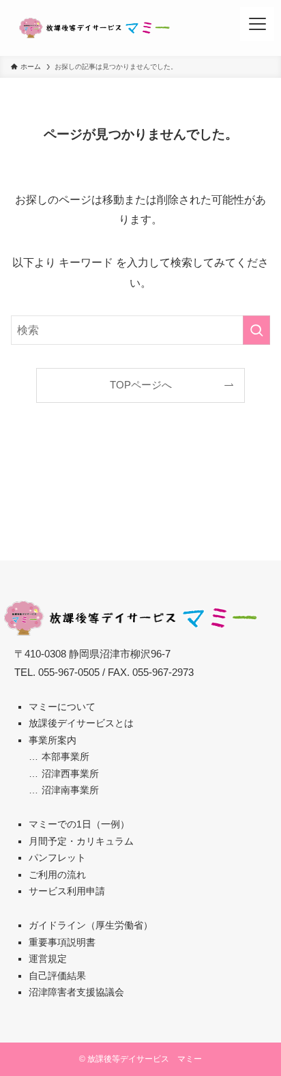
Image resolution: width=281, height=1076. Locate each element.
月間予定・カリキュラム (81, 841)
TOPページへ (141, 385)
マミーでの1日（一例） (79, 824)
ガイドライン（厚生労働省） (91, 925)
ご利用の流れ (57, 874)
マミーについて (62, 706)
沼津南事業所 (70, 789)
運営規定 (48, 958)
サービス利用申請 (67, 891)
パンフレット (57, 857)
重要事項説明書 (62, 942)
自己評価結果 (57, 975)
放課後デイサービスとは (81, 723)
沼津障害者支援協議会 (76, 992)
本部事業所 (65, 756)
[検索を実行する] (256, 330)
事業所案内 (52, 740)
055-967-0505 (69, 672)
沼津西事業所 (70, 773)
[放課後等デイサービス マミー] (94, 28)
